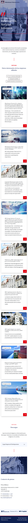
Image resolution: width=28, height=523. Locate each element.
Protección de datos (22, 520)
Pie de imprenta (22, 518)
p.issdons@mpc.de (7, 497)
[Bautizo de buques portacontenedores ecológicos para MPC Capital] (14, 352)
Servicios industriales (16, 76)
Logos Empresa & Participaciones (11, 444)
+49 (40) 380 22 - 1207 (7, 494)
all (8, 76)
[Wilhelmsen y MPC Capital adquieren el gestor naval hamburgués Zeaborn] (14, 249)
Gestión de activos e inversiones (14, 81)
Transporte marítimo (14, 78)
